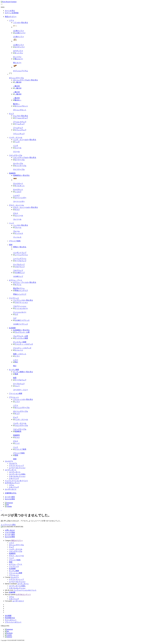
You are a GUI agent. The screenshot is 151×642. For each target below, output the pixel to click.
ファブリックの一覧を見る (23, 300)
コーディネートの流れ (17, 586)
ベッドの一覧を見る (20, 225)
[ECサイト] (1, 510)
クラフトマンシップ (16, 579)
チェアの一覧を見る (20, 116)
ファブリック (14, 566)
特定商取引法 (10, 618)
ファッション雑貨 (15, 573)
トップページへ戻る (8, 524)
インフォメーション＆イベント (16, 480)
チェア (11, 547)
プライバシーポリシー (13, 622)
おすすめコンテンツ (12, 483)
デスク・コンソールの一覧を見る (25, 207)
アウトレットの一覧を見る (23, 399)
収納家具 (12, 553)
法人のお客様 (10, 537)
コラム (11, 597)
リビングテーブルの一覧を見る (24, 157)
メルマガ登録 (10, 532)
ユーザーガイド (10, 489)
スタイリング (14, 599)
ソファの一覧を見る (20, 22)
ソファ (11, 543)
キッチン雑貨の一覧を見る (23, 372)
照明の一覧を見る (19, 247)
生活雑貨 (12, 568)
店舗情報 (12, 592)
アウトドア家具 (15, 560)
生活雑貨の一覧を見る (21, 330)
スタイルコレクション (17, 588)
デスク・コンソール (16, 555)
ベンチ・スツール (15, 549)
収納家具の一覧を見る (21, 175)
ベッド (11, 558)
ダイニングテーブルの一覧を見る (25, 80)
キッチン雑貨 (14, 571)
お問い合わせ (10, 530)
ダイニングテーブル (16, 545)
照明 (10, 562)
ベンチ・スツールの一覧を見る (24, 139)
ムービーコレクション (17, 581)
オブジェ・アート (15, 564)
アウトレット (14, 575)
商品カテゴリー (10, 16)
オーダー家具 (10, 534)
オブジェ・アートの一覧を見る (24, 282)
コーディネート (10, 470)
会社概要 (8, 616)
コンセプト (9, 461)
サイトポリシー (10, 620)
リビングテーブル (15, 551)
